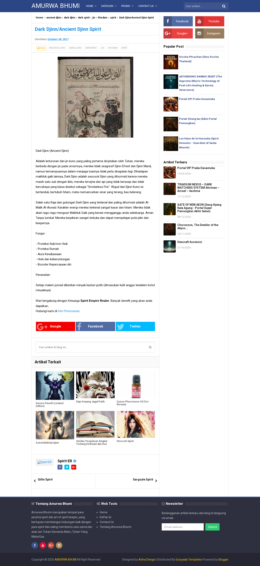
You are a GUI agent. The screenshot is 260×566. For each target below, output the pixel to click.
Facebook (95, 326)
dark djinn (69, 17)
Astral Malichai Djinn (47, 442)
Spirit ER (64, 461)
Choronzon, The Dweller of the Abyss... (197, 226)
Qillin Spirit (45, 479)
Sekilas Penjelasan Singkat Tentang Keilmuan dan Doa (91, 442)
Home (39, 17)
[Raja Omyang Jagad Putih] (95, 384)
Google (55, 326)
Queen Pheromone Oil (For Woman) (133, 403)
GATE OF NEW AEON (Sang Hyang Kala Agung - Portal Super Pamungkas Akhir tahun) (199, 208)
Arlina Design (147, 559)
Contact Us (107, 522)
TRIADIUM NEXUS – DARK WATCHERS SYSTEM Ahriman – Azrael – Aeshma (198, 188)
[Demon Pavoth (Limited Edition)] (55, 385)
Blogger (224, 559)
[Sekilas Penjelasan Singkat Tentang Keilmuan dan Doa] (95, 424)
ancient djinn (54, 17)
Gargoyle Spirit (143, 479)
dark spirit (84, 17)
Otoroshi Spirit (125, 441)
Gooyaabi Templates (189, 559)
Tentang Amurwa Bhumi (115, 527)
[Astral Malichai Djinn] (55, 425)
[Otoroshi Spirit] (136, 424)
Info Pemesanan (69, 311)
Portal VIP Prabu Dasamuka (197, 99)
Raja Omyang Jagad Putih (90, 401)
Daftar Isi (105, 517)
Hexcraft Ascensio (189, 242)
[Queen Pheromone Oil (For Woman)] (136, 384)
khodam (102, 17)
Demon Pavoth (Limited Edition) (49, 405)
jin (93, 17)
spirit (113, 17)
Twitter (135, 326)
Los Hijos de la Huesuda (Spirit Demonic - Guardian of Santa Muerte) (199, 143)
